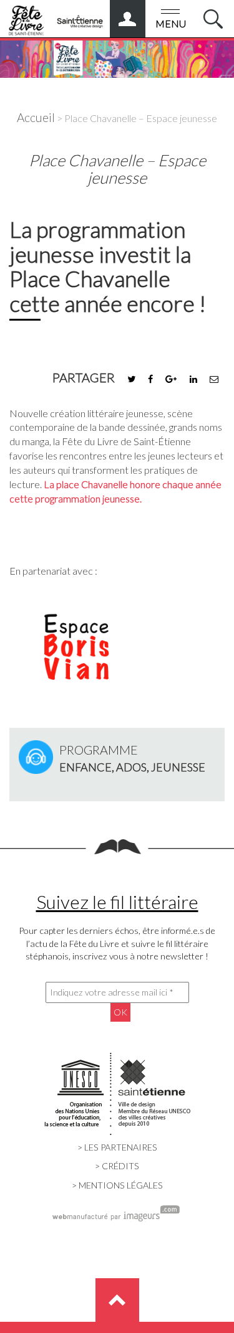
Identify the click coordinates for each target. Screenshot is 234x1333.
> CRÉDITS (117, 1166)
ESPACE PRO (140, 14)
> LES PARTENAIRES (117, 1147)
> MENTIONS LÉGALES (117, 1185)
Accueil (36, 117)
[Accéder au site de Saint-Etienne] (80, 17)
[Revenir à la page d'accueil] (117, 56)
